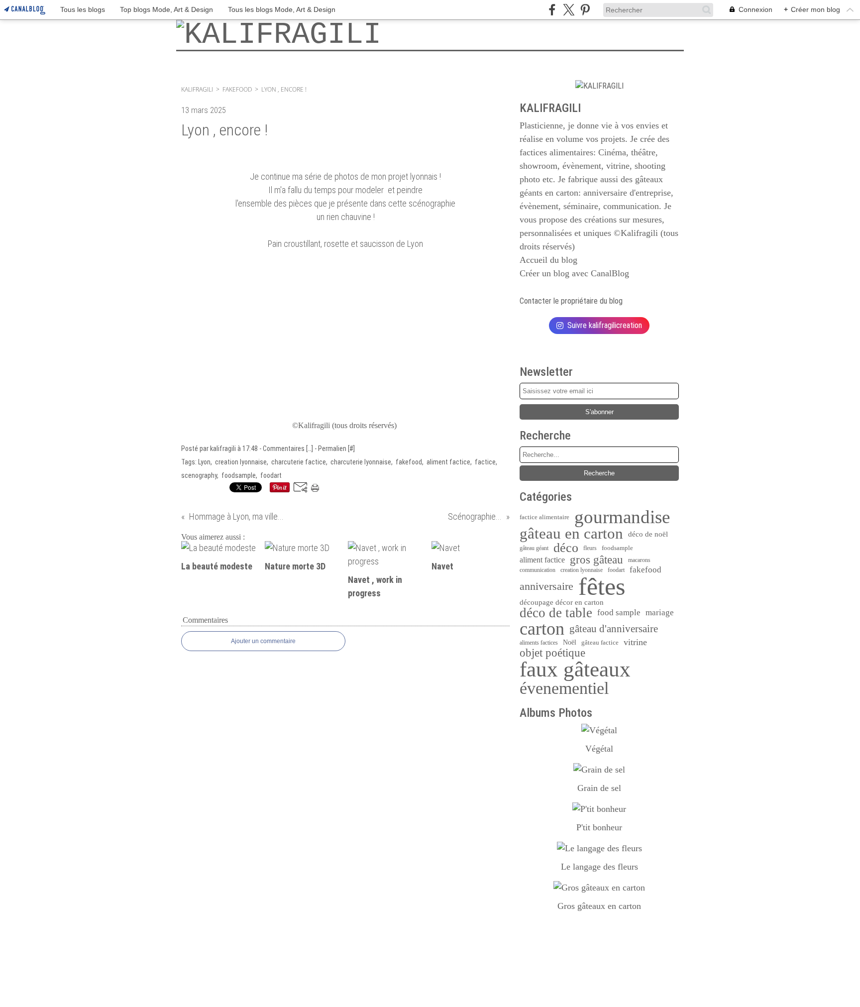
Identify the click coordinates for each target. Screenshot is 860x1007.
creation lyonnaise (581, 570)
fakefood (237, 89)
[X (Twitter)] (568, 9)
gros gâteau (596, 560)
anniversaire (546, 586)
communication (537, 570)
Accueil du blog (548, 260)
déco (565, 548)
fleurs (590, 548)
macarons (639, 560)
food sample (619, 613)
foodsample (617, 548)
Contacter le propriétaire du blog (571, 301)
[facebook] (552, 9)
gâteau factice (600, 642)
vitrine (635, 642)
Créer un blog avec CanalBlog (574, 273)
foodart (616, 570)
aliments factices (539, 643)
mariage (659, 613)
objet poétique (552, 653)
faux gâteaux (575, 669)
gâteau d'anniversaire (613, 629)
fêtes (601, 586)
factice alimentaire (544, 517)
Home (191, 55)
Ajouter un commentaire (263, 641)
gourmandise (622, 517)
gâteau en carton (571, 534)
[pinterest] (585, 9)
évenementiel (564, 688)
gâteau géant (534, 548)
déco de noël (648, 534)
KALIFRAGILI (197, 89)
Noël (569, 642)
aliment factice (542, 560)
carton (542, 629)
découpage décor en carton (562, 602)
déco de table (556, 613)
